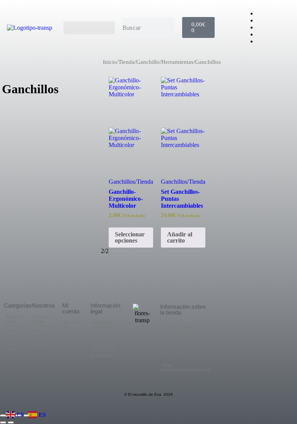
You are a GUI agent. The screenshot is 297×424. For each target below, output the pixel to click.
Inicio (110, 62)
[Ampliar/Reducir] (3, 415)
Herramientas (177, 62)
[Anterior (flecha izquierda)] (3, 422)
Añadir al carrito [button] (179, 237)
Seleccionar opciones (130, 237)
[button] (89, 27)
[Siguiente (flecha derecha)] (11, 422)
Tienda (126, 62)
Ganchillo (148, 62)
